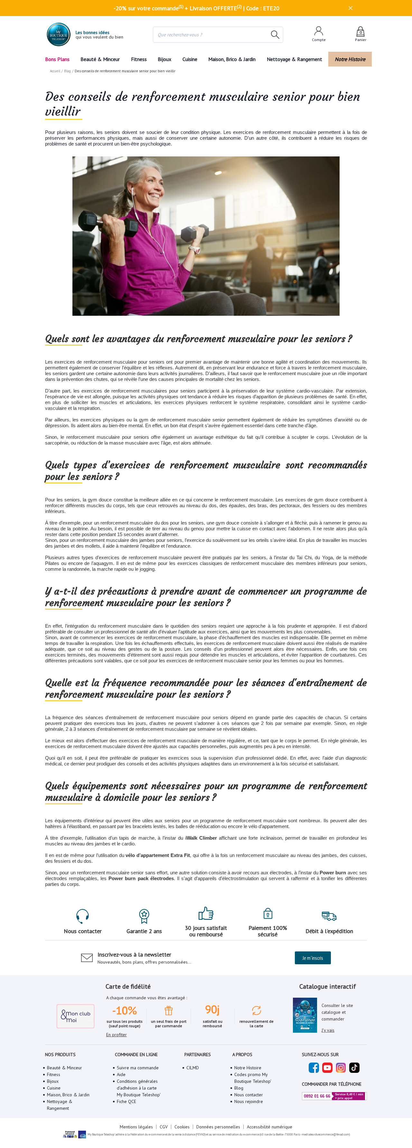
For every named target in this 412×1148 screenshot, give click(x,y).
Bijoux (164, 59)
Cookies (182, 1127)
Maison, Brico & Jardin (232, 59)
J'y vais (328, 1030)
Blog (67, 71)
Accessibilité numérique (269, 1127)
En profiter (116, 1035)
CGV (164, 1127)
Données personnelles (218, 1127)
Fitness (139, 59)
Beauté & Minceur (100, 59)
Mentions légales (136, 1127)
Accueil (55, 71)
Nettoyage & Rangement (294, 59)
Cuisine (190, 59)
